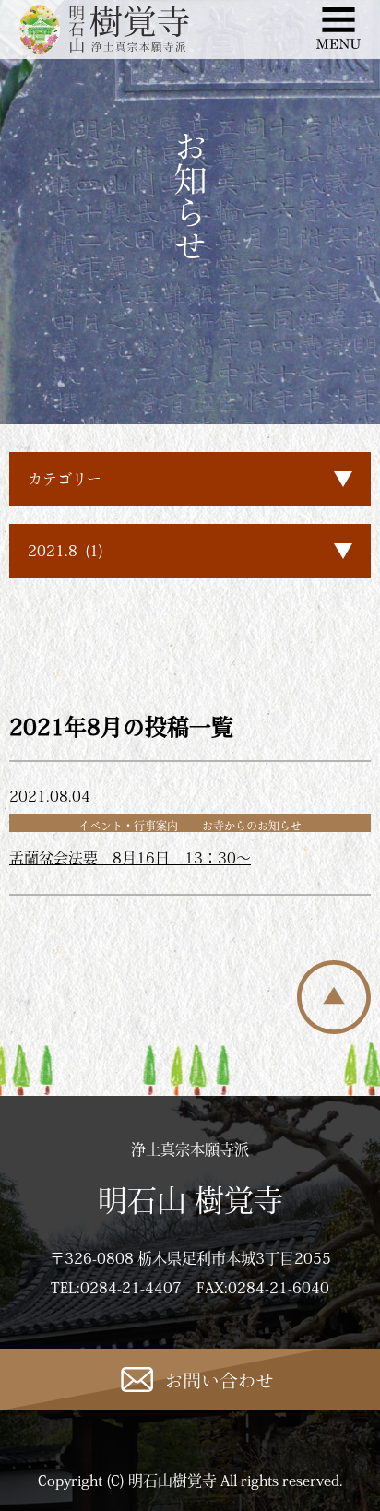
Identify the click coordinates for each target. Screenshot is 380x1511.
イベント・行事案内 (128, 825)
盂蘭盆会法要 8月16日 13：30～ (130, 858)
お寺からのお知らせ (252, 825)
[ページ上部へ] (334, 1028)
